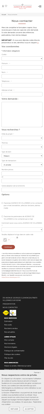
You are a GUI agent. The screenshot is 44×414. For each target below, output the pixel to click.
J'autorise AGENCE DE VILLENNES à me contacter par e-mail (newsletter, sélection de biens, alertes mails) (23, 205)
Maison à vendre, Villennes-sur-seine (17, 366)
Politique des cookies (12, 354)
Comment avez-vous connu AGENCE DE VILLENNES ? (22, 224)
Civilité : (4, 54)
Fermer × (37, 372)
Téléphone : (7, 81)
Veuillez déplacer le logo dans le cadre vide (17, 234)
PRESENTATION (9, 304)
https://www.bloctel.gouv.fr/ (10, 277)
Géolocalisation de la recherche (13, 186)
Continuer (8, 247)
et (2, 177)
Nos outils (8, 325)
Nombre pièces (7, 170)
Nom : (5, 72)
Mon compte (9, 340)
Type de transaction (9, 161)
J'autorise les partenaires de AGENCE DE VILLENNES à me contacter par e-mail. (19, 218)
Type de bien (6, 152)
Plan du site (8, 358)
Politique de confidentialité (14, 351)
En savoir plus (26, 402)
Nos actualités (9, 332)
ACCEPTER (29, 409)
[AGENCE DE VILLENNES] (22, 6)
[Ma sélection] (6, 6)
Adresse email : (8, 90)
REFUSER (14, 409)
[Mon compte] (3, 6)
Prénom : (6, 63)
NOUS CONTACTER (10, 307)
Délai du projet (8, 134)
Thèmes (5, 143)
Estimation (8, 321)
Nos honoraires (9, 343)
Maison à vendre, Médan (13, 369)
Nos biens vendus (11, 328)
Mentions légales (10, 347)
